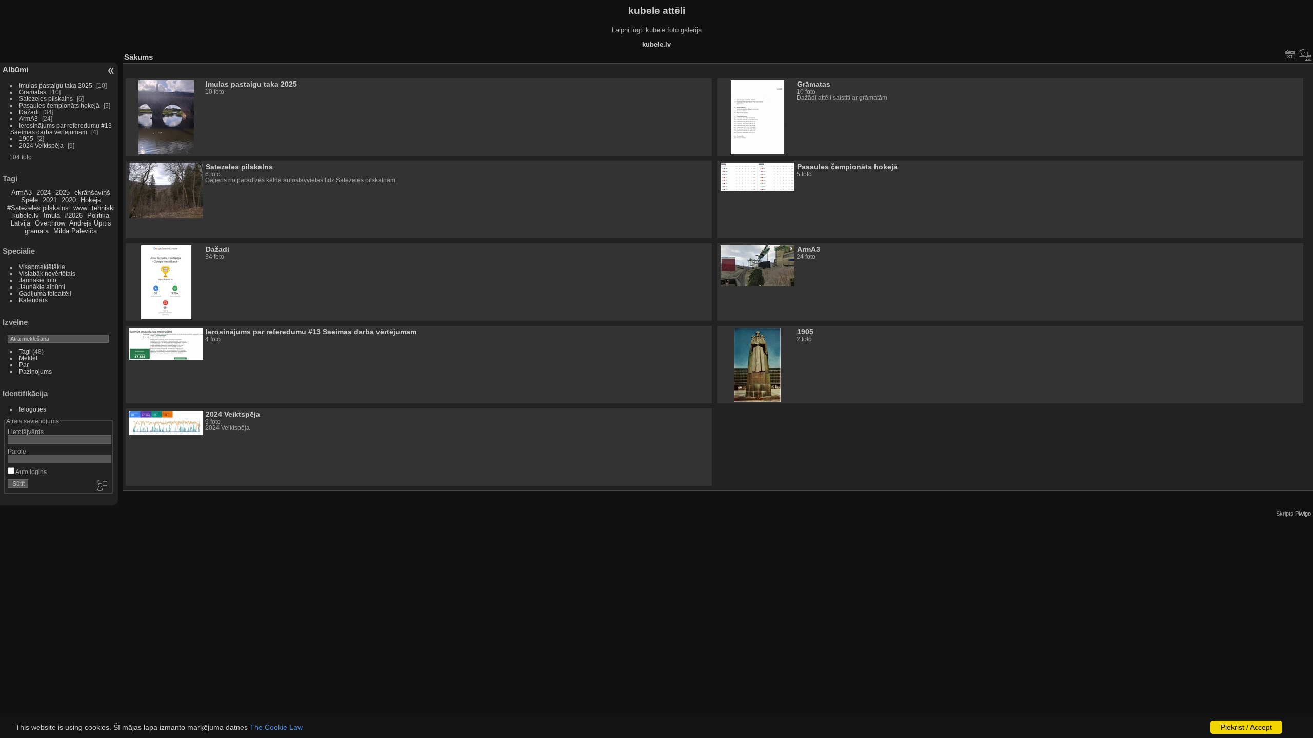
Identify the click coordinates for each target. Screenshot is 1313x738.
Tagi (25, 351)
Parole (17, 451)
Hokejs (91, 200)
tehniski (103, 208)
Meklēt (28, 358)
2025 (62, 192)
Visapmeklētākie (42, 266)
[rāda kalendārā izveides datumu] (1305, 54)
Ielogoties (32, 409)
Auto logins (30, 471)
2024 (43, 192)
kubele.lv (25, 215)
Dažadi (29, 112)
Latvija (20, 223)
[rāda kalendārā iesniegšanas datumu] (1290, 54)
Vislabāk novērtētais (47, 273)
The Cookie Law (276, 727)
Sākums (138, 57)
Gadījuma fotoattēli (45, 293)
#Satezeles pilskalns (38, 208)
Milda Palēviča (75, 231)
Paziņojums (35, 371)
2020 (69, 200)
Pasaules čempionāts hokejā (59, 105)
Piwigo (1303, 513)
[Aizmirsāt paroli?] (101, 486)
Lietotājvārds (26, 431)
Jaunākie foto (37, 280)
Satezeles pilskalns (46, 98)
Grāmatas (32, 92)
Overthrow (50, 223)
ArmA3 (28, 118)
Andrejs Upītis (90, 223)
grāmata (37, 231)
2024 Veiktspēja (41, 145)
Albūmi (15, 69)
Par (24, 364)
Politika (98, 215)
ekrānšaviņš (92, 192)
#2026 (74, 215)
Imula (52, 215)
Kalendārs (33, 300)
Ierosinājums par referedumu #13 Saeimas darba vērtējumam (61, 128)
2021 (50, 200)
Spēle (29, 200)
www (80, 208)
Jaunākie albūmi (42, 286)
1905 (26, 138)
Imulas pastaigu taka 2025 (55, 85)
